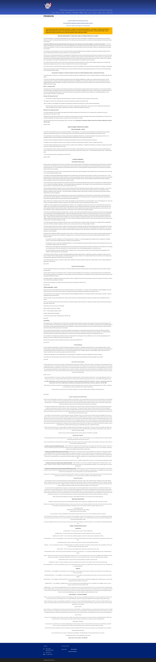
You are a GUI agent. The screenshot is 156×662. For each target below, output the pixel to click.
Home (53, 12)
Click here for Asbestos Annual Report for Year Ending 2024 (78, 25)
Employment (68, 12)
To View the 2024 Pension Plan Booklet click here (78, 20)
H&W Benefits (75, 12)
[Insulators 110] (47, 5)
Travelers (62, 12)
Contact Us (94, 12)
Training (85, 12)
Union (89, 12)
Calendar (99, 12)
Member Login (109, 12)
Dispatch (58, 12)
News (104, 12)
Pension (81, 12)
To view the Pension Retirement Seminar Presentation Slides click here (78, 23)
